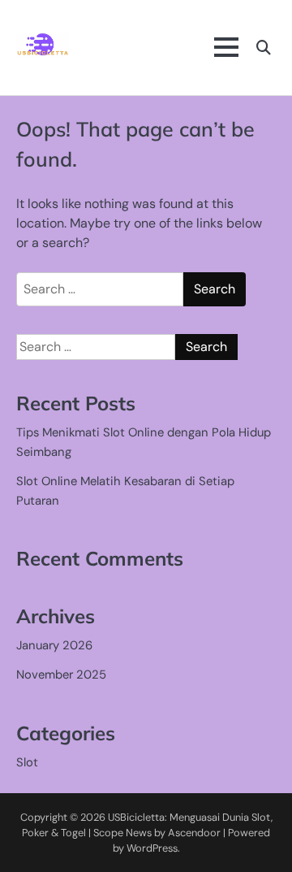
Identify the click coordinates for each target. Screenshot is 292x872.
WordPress (152, 848)
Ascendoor (194, 832)
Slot (27, 762)
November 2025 (61, 674)
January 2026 (54, 645)
